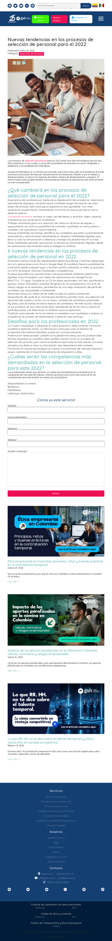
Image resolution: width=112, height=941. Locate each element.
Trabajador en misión (56, 857)
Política (56, 926)
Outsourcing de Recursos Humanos (56, 811)
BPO (74, 907)
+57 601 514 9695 (60, 882)
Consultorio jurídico (56, 825)
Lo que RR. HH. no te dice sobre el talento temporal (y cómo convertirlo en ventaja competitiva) (51, 740)
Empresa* (12, 428)
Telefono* (12, 440)
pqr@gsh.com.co (66, 878)
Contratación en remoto (20, 216)
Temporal (40, 907)
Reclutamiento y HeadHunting (56, 801)
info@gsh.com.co (47, 878)
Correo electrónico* (17, 417)
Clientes (56, 852)
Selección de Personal (31, 54)
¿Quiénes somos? (56, 837)
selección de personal (36, 160)
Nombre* (12, 405)
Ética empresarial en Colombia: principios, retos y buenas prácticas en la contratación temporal (55, 563)
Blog (56, 842)
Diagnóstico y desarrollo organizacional (56, 820)
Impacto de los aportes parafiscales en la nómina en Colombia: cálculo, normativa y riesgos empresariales (53, 652)
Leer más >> (14, 581)
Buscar (86, 6)
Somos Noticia (56, 847)
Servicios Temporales (56, 796)
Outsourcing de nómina (56, 806)
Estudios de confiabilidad (56, 816)
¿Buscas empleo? (56, 19)
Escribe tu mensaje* (17, 451)
